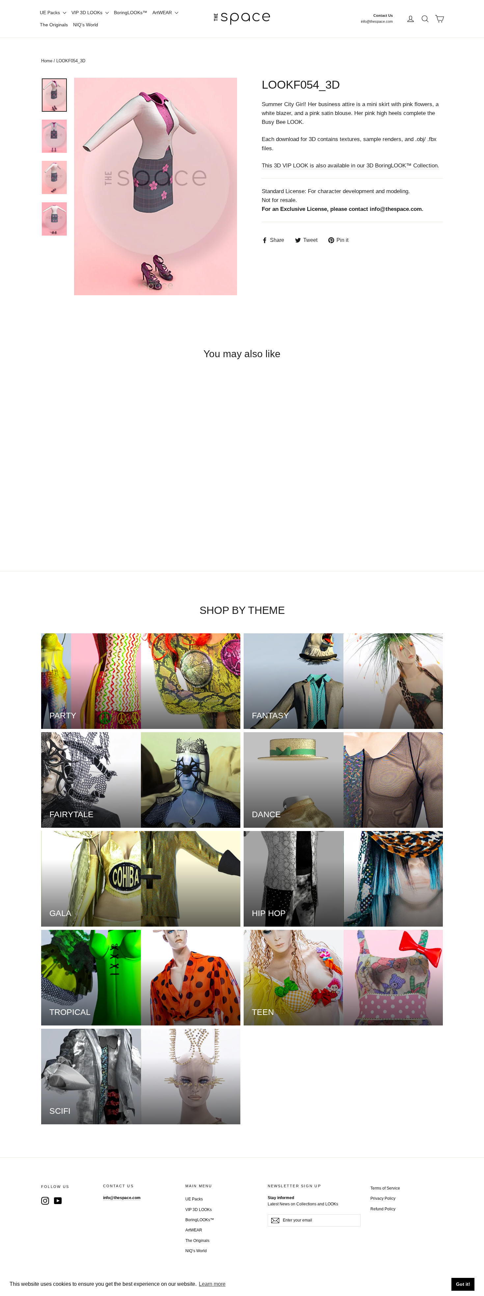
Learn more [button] (212, 1284)
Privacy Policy (382, 1198)
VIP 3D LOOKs (87, 12)
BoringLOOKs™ (130, 12)
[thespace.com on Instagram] (45, 1200)
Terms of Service (385, 1188)
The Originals (54, 24)
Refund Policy (382, 1209)
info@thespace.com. (396, 209)
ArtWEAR (162, 12)
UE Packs (50, 12)
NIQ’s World (85, 24)
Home (46, 60)
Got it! (463, 1284)
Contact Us (383, 15)
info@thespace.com (377, 21)
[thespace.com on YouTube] (58, 1200)
